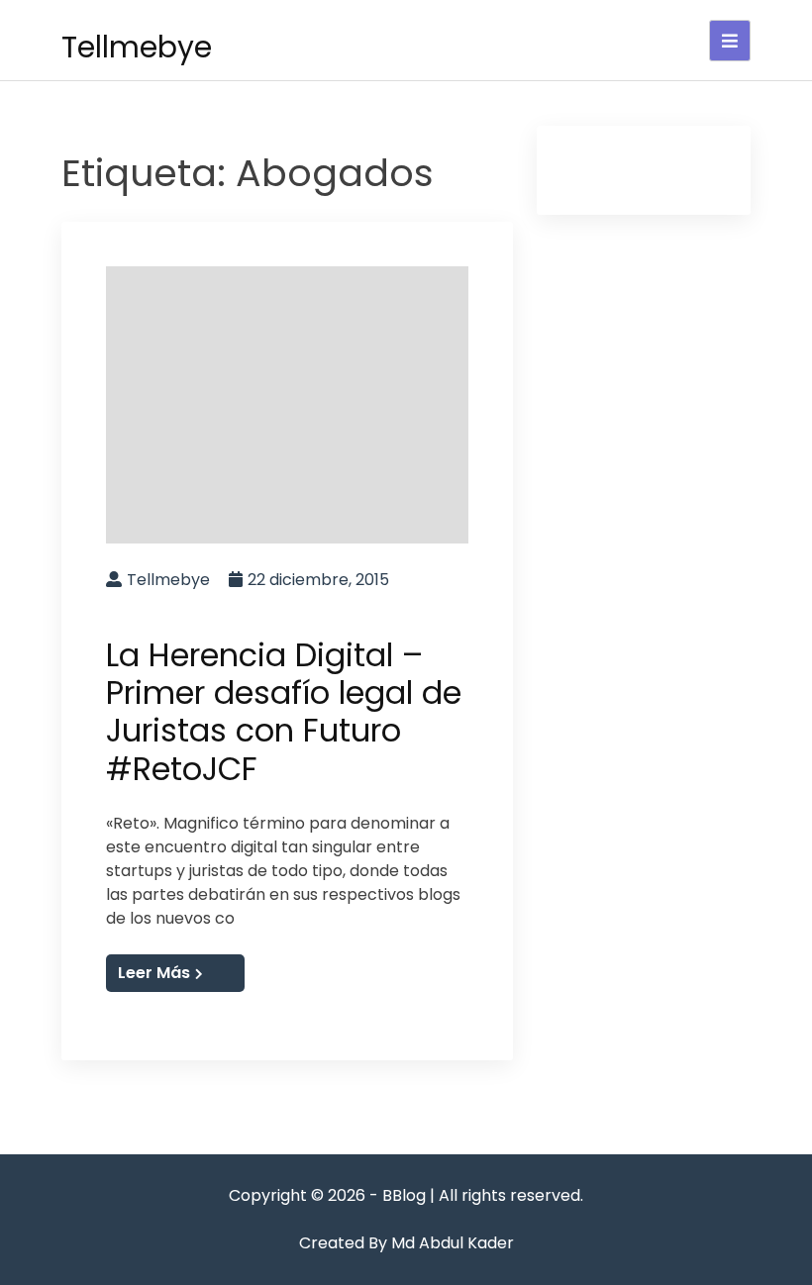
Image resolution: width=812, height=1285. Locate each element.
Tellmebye (136, 47)
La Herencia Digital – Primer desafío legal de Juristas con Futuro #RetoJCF (283, 712)
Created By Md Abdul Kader (406, 1243)
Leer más (154, 972)
